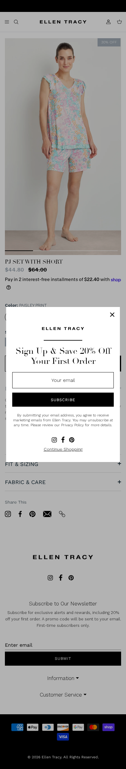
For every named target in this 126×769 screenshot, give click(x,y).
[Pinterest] (71, 439)
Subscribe (63, 399)
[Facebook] (63, 440)
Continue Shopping (63, 449)
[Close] (112, 314)
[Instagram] (54, 439)
